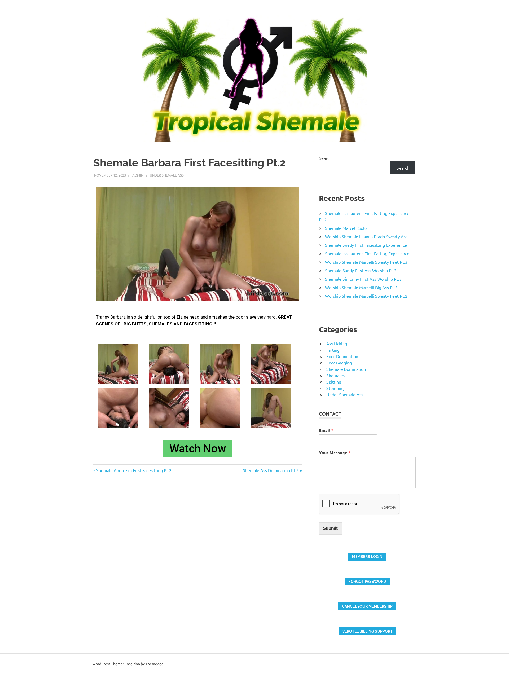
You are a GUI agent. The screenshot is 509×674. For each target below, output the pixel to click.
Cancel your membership (367, 606)
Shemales (335, 375)
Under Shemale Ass (167, 175)
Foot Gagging (339, 362)
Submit (330, 528)
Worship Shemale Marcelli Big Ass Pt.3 (361, 287)
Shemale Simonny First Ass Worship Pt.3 (363, 278)
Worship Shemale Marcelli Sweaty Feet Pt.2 (366, 295)
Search (325, 158)
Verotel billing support (367, 631)
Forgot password (367, 581)
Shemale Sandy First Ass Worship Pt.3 (361, 270)
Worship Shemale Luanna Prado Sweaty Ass (366, 236)
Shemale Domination (346, 369)
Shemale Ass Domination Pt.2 (271, 470)
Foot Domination (342, 356)
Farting (333, 350)
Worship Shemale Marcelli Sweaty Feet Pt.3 (366, 262)
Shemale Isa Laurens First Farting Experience (367, 253)
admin (137, 175)
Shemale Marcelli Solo (346, 228)
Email (326, 430)
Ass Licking (336, 343)
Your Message (334, 452)
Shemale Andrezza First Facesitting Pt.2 (134, 470)
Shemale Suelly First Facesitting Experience (366, 245)
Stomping (335, 388)
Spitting (333, 381)
